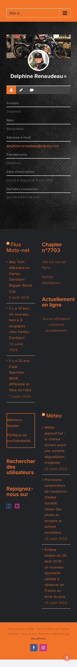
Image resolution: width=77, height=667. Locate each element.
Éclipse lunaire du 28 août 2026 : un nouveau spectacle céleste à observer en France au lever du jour (55, 572)
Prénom (12, 103)
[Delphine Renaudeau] (38, 60)
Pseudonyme (16, 154)
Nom (10, 120)
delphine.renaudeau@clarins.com (32, 146)
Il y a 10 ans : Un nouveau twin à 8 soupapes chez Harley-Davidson (20, 323)
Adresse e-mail (18, 137)
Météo (54, 416)
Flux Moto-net (18, 247)
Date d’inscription (20, 172)
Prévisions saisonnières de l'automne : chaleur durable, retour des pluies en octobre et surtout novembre (56, 506)
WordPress (38, 638)
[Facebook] (8, 506)
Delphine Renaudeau (36, 76)
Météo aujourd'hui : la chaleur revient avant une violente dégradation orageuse (55, 445)
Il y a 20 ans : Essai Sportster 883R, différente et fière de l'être (20, 375)
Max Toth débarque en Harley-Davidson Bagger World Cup (20, 276)
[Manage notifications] (67, 657)
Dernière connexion (22, 189)
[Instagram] (17, 506)
